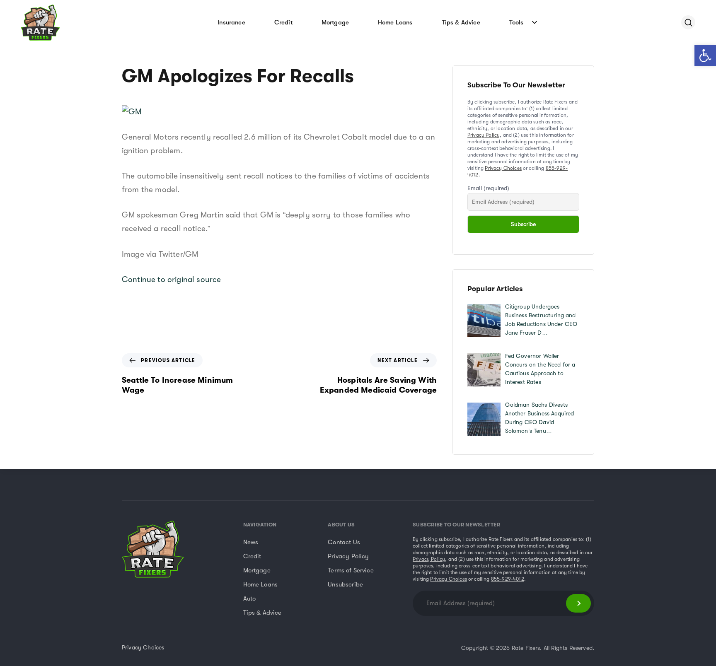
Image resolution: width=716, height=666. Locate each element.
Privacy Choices (503, 168)
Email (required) (488, 188)
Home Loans (395, 22)
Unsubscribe (345, 584)
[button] (705, 55)
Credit (283, 22)
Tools (516, 22)
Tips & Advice (461, 22)
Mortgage (335, 22)
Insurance (231, 22)
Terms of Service (351, 570)
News (251, 542)
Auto (249, 598)
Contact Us (344, 542)
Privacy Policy (483, 135)
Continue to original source (171, 279)
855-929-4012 (507, 579)
